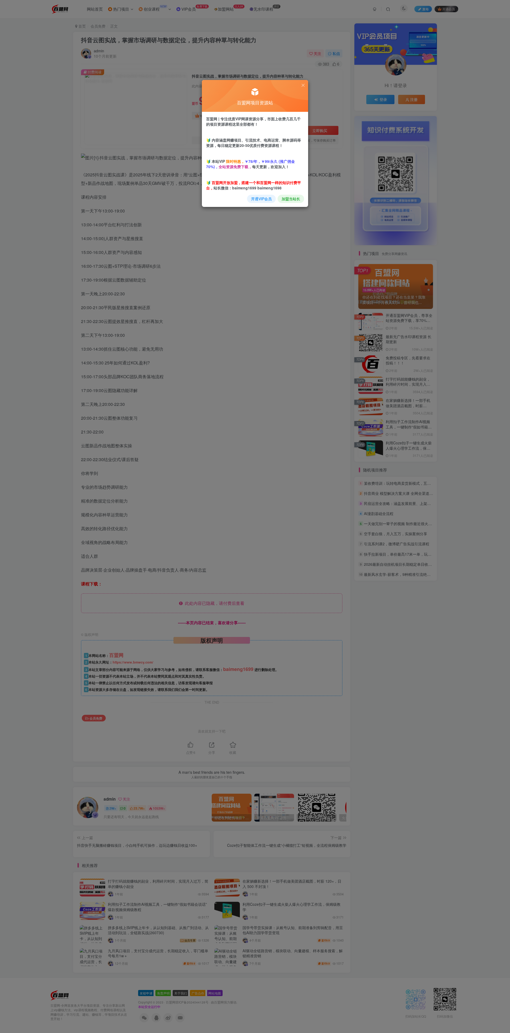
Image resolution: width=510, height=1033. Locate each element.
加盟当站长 (291, 198)
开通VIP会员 (261, 198)
